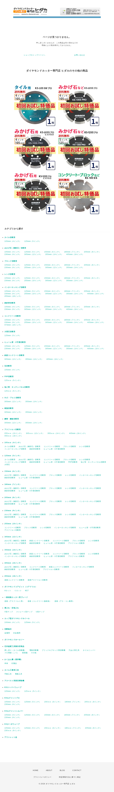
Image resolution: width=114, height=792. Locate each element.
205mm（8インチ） (92, 252)
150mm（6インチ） (52, 252)
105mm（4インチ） (12, 241)
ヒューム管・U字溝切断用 (15, 342)
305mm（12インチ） (33, 254)
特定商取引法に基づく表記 (70, 777)
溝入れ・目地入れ (11, 608)
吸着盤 (25, 653)
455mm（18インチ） (13, 296)
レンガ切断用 (9, 274)
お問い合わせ (79, 55)
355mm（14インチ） (54, 254)
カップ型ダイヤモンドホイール (17, 618)
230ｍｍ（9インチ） (13, 731)
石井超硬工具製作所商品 (14, 646)
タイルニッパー (89, 650)
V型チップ (8, 612)
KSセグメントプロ (12, 698)
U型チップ (40, 612)
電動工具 (18, 674)
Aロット (7, 591)
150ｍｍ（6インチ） (52, 702)
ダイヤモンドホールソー (14, 640)
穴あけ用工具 (74, 650)
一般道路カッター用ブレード (16, 597)
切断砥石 (8, 629)
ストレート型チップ (24, 612)
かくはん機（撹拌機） (13, 659)
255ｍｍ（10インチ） (13, 433)
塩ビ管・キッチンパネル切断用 (17, 387)
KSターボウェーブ (12, 724)
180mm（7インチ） (72, 252)
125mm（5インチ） (32, 241)
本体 (6, 663)
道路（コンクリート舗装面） (39, 601)
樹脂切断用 (8, 408)
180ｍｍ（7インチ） (73, 728)
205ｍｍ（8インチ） (93, 702)
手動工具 (8, 674)
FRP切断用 (9, 376)
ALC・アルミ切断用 (12, 398)
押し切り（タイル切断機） (15, 650)
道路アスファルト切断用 (38, 580)
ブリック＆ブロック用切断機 (53, 650)
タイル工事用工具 (11, 670)
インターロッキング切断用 (15, 287)
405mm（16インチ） (75, 254)
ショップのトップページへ (34, 55)
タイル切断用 (9, 237)
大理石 (7, 465)
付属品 (14, 663)
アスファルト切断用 (12, 429)
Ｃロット (18, 591)
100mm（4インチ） (12, 622)
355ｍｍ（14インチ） (57, 433)
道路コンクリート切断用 (14, 580)
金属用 (7, 633)
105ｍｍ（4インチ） (13, 443)
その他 (33, 653)
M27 (27, 591)
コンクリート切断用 (12, 316)
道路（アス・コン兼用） (64, 601)
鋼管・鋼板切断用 (11, 419)
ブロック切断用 (10, 261)
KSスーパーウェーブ (13, 687)
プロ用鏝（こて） (11, 653)
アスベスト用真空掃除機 (14, 681)
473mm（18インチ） (13, 325)
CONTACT (76, 770)
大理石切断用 (9, 332)
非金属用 (16, 633)
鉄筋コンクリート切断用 (14, 355)
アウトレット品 (10, 737)
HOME (35, 770)
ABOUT (49, 770)
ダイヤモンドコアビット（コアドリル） (20, 587)
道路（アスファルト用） (14, 601)
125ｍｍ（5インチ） (13, 380)
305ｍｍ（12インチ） (35, 433)
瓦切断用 (8, 366)
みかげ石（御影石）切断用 (15, 248)
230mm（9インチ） (12, 254)
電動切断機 (34, 650)
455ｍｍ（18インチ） (13, 436)
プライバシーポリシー (42, 777)
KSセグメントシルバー (13, 711)
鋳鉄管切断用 (9, 303)
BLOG (62, 770)
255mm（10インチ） (33, 267)
